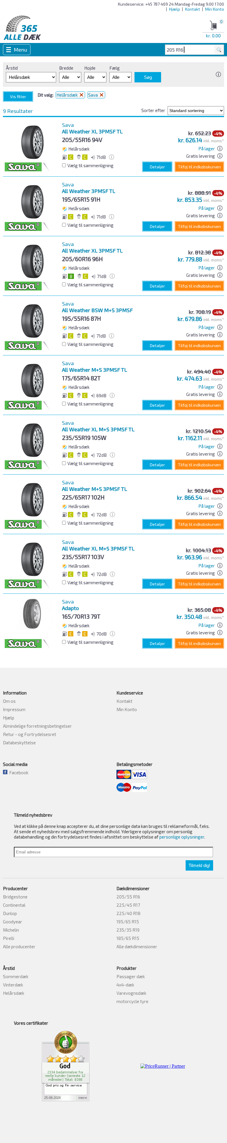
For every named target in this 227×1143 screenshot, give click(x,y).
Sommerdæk (15, 976)
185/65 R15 (127, 938)
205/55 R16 (128, 896)
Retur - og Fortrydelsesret (29, 734)
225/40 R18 (128, 913)
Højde (89, 68)
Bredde (66, 68)
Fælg (114, 68)
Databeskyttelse (19, 742)
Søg (148, 77)
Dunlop (10, 913)
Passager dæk (130, 976)
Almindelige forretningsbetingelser (37, 726)
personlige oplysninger (181, 836)
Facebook (17, 772)
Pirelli (8, 938)
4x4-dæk (125, 984)
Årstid (12, 68)
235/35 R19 (128, 930)
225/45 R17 (128, 905)
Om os (9, 701)
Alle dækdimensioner (136, 946)
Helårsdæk (67, 95)
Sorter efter (153, 110)
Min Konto (214, 9)
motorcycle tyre (132, 1001)
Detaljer (157, 166)
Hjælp (174, 9)
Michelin (11, 930)
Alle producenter (19, 946)
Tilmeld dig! (199, 865)
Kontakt (192, 9)
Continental (14, 905)
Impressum (14, 709)
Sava (93, 95)
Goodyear (12, 921)
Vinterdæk (13, 984)
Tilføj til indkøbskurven (199, 166)
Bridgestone (15, 896)
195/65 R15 (127, 921)
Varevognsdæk (131, 993)
